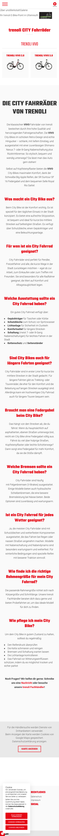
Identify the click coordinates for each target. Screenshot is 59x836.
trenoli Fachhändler (33, 687)
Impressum (35, 800)
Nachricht (26, 682)
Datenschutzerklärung (16, 806)
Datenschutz (36, 796)
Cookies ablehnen (16, 827)
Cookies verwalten (16, 822)
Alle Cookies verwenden (16, 816)
